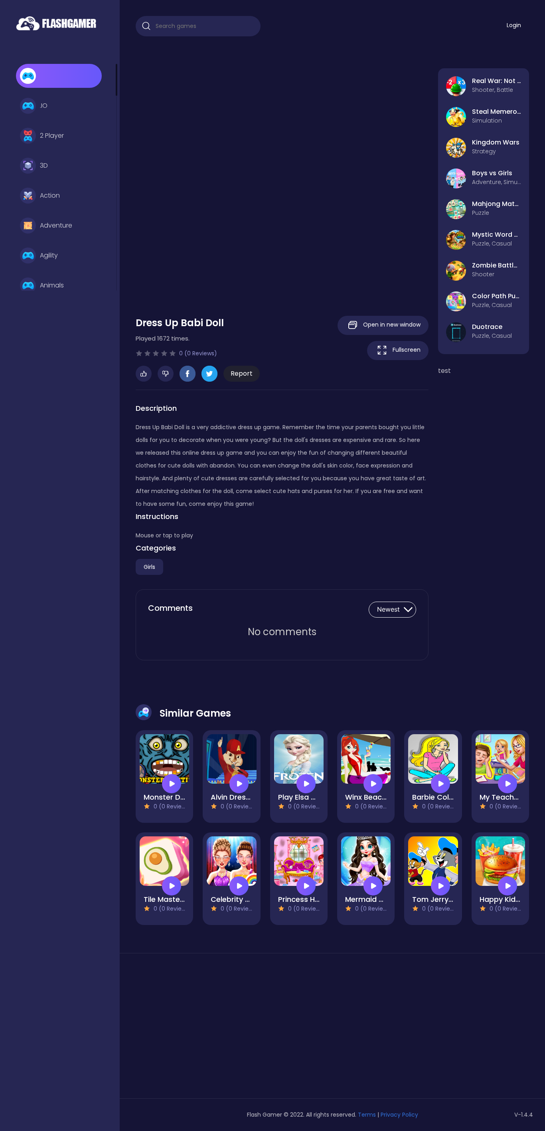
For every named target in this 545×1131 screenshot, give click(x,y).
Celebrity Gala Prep (245, 899)
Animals (52, 285)
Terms (367, 1115)
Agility (49, 255)
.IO (43, 105)
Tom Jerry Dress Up (447, 899)
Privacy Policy (399, 1115)
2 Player (52, 135)
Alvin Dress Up (236, 797)
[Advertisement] (198, 1029)
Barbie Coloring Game (452, 797)
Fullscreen (406, 350)
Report (242, 373)
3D (44, 165)
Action (50, 195)
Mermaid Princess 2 (380, 899)
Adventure (56, 225)
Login (514, 25)
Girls (149, 567)
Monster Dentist (172, 797)
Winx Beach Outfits (379, 797)
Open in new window (391, 325)
